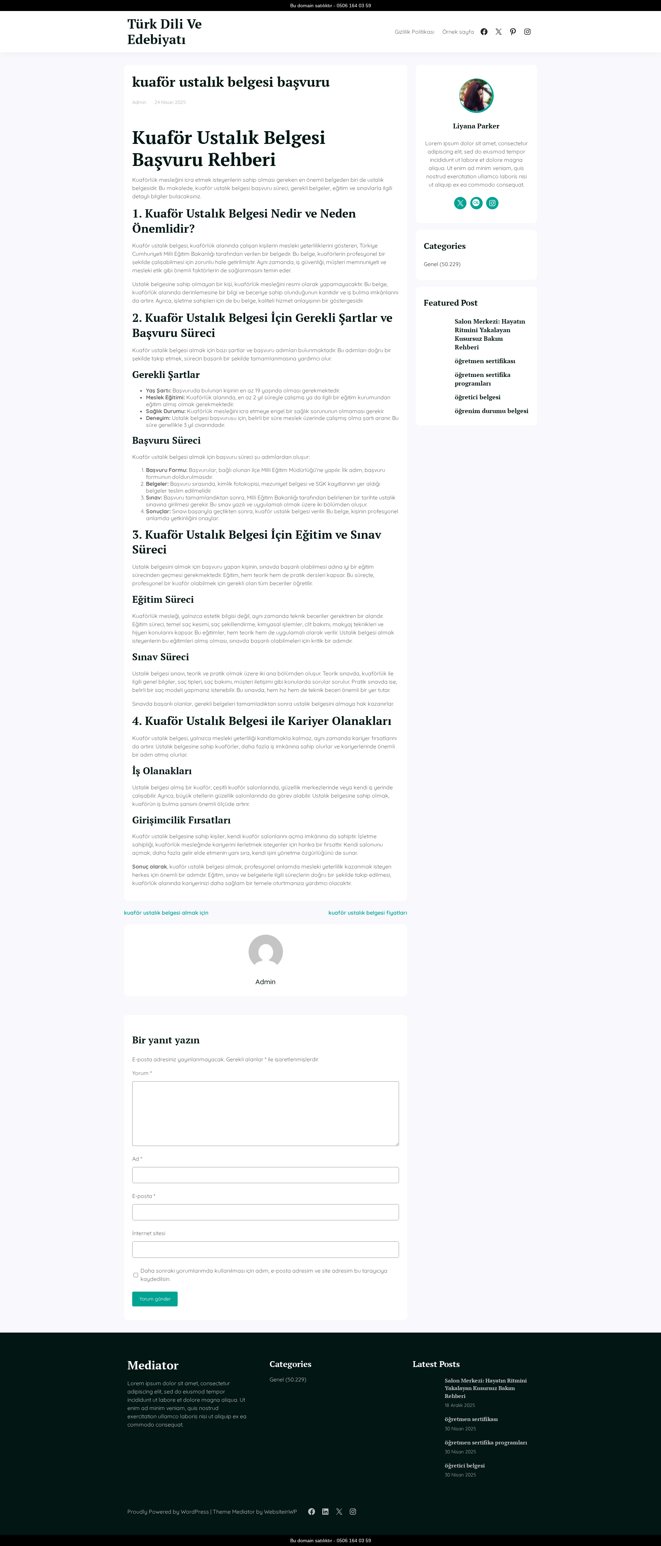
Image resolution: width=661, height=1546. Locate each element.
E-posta (143, 1195)
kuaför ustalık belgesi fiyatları (367, 912)
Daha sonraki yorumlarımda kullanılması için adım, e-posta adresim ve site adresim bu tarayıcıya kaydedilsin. (263, 1274)
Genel (431, 264)
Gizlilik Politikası (414, 31)
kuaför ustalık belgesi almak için (166, 912)
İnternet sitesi (148, 1233)
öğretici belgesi (478, 397)
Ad (137, 1158)
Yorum (142, 1073)
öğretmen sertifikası (485, 361)
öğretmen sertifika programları (483, 378)
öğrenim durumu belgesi (491, 411)
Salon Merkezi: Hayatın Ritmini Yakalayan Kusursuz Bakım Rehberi (490, 334)
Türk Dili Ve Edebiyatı (164, 31)
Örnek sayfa (458, 31)
